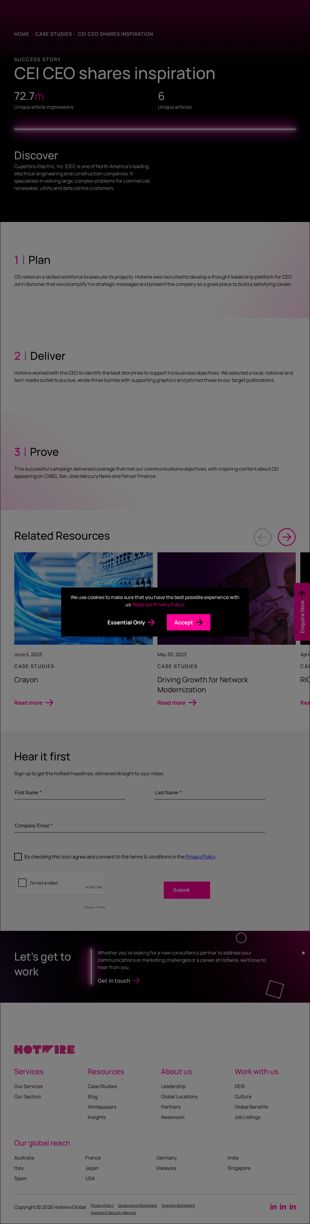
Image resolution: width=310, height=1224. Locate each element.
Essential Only (126, 622)
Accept (183, 622)
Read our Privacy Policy (158, 604)
